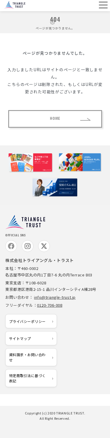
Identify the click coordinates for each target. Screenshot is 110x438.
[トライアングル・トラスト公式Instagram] (27, 246)
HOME (55, 119)
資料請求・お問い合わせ (27, 357)
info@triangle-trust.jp (54, 297)
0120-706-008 (49, 305)
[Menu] (102, 5)
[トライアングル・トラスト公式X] (44, 246)
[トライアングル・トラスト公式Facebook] (11, 246)
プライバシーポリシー (27, 321)
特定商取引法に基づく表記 (27, 378)
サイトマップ (20, 338)
